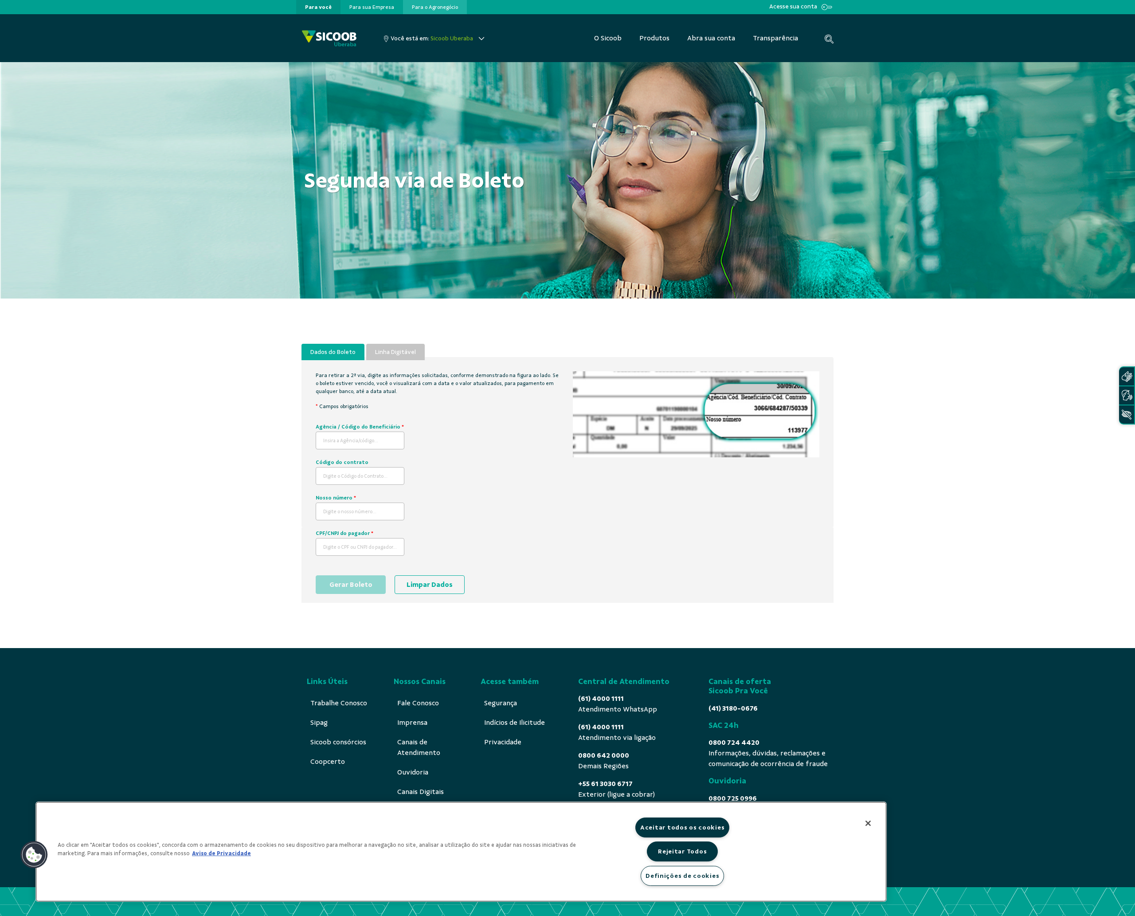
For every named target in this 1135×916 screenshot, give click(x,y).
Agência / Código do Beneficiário (360, 427)
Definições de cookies (682, 875)
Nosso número (336, 498)
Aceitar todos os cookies (682, 827)
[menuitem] (318, 7)
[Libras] (1126, 376)
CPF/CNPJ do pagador (344, 533)
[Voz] (1126, 395)
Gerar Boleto (350, 585)
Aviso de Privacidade (221, 853)
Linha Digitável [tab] (395, 352)
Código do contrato (342, 462)
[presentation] (318, 7)
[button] (34, 855)
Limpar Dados (430, 585)
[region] (461, 852)
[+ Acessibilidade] (1126, 414)
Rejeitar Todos (682, 851)
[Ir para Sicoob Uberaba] (329, 38)
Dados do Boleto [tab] (333, 352)
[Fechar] (868, 823)
